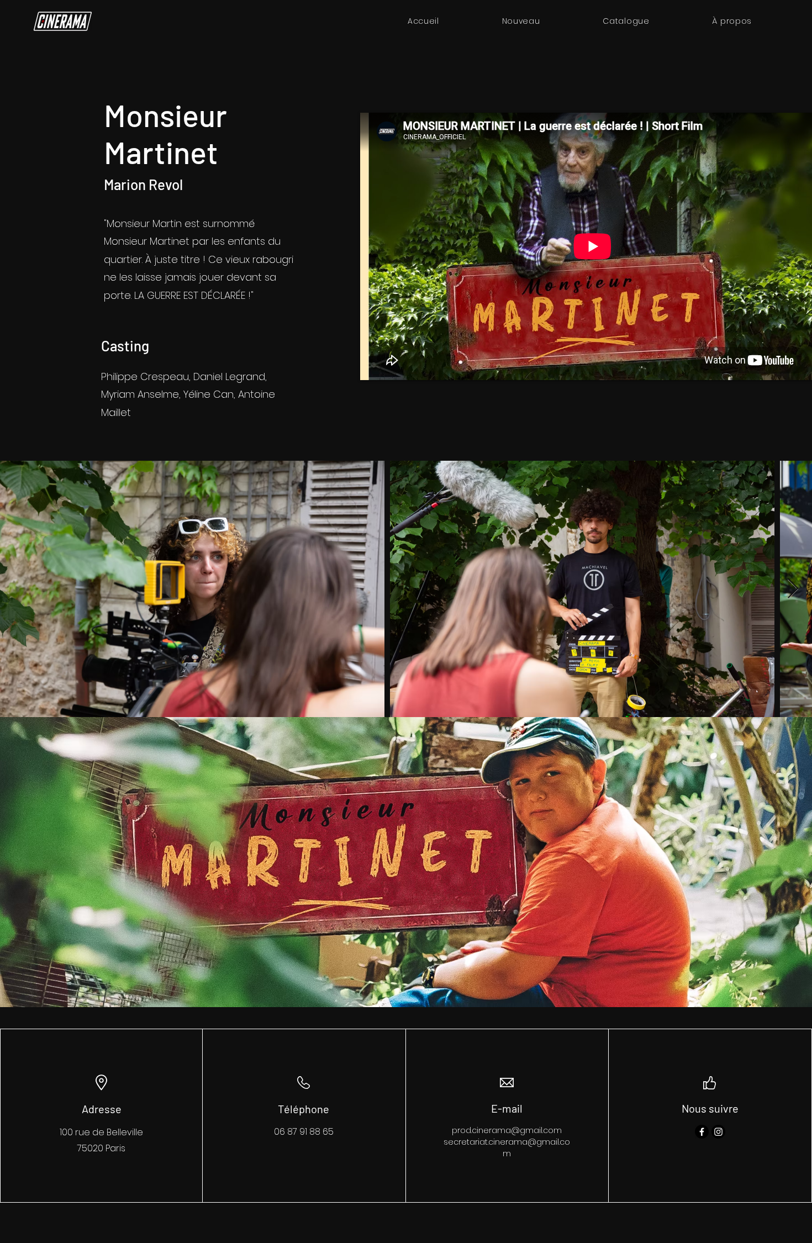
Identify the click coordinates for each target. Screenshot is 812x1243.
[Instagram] (718, 1132)
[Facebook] (702, 1132)
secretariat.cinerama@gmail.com (507, 1147)
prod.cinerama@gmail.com (507, 1130)
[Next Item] (793, 589)
